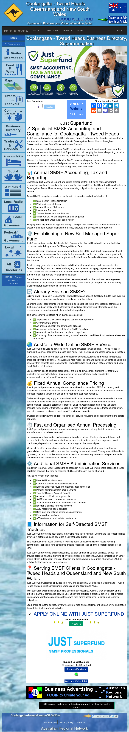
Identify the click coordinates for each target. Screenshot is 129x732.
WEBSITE (76, 623)
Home (8, 30)
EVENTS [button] (68, 30)
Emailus (49, 106)
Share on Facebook (76, 669)
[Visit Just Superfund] (76, 109)
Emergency (21, 30)
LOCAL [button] (37, 30)
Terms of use (50, 722)
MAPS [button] (80, 30)
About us (81, 722)
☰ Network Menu (13, 44)
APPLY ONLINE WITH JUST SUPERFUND (79, 613)
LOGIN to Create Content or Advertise (13, 280)
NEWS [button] (119, 30)
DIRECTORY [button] (52, 30)
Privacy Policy (66, 722)
